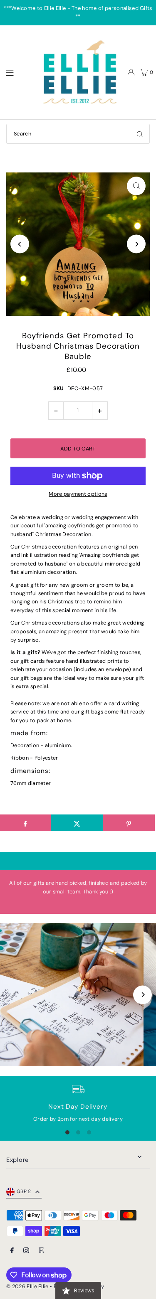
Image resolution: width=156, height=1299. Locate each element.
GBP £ (24, 1191)
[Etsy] (41, 1251)
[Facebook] (12, 1251)
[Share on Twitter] (77, 822)
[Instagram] (26, 1251)
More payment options (78, 493)
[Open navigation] (17, 72)
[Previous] (19, 244)
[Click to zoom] (136, 186)
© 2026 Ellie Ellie (28, 1286)
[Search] (140, 134)
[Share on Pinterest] (129, 822)
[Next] (136, 244)
